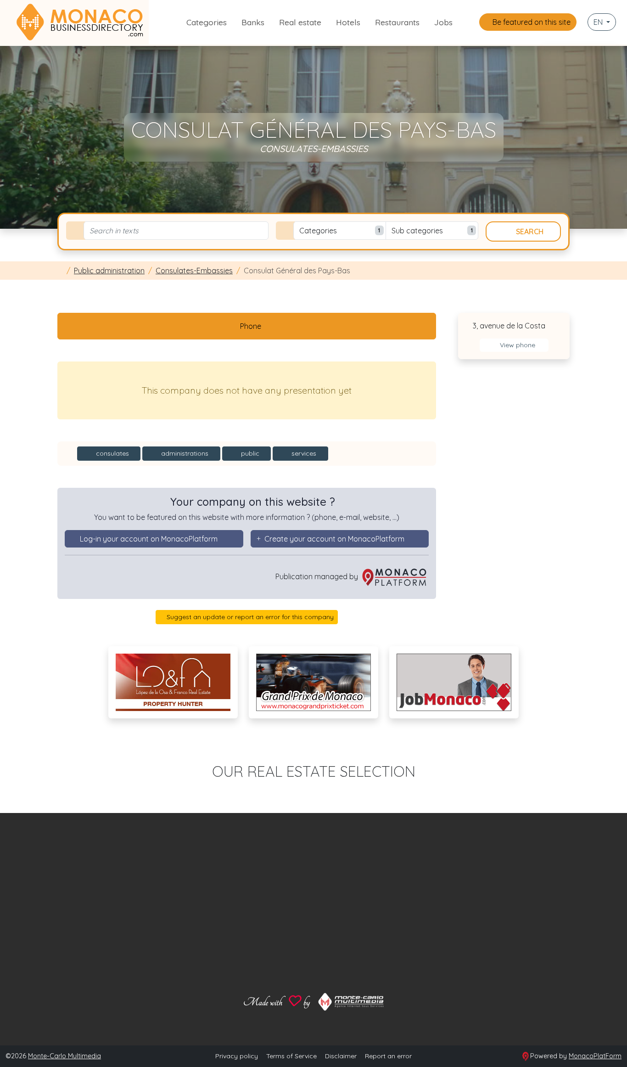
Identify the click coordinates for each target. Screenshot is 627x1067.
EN (599, 22)
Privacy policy (236, 1056)
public (249, 453)
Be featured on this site (531, 22)
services (303, 453)
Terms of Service (291, 1056)
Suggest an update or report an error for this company (249, 617)
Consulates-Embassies (194, 270)
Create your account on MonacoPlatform (334, 538)
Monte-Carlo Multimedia (64, 1056)
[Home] (60, 270)
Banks (252, 22)
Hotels (348, 22)
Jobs (443, 22)
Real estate (300, 22)
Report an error (388, 1056)
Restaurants (397, 22)
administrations (183, 453)
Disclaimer (341, 1056)
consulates (111, 453)
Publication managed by (317, 576)
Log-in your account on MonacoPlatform (149, 538)
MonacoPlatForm (595, 1056)
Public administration (109, 270)
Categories (206, 22)
